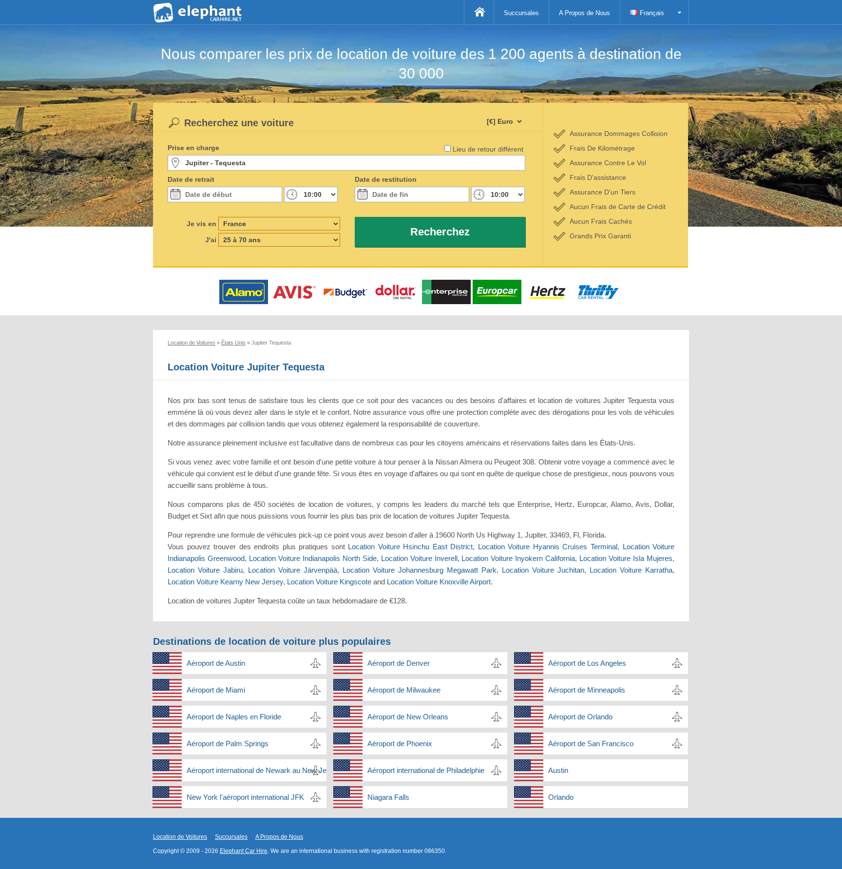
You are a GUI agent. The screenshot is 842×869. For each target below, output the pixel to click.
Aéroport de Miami (216, 690)
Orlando (561, 797)
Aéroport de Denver (398, 663)
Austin (558, 770)
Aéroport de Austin (216, 663)
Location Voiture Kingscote (329, 582)
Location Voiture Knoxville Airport (439, 582)
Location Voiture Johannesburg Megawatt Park (420, 570)
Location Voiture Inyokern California (518, 558)
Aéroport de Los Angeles (587, 663)
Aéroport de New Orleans (407, 717)
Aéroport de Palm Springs (227, 743)
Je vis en (201, 224)
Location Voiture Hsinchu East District (410, 546)
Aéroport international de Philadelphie (425, 770)
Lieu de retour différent (488, 149)
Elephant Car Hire (244, 851)
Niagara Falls (388, 797)
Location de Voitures (180, 836)
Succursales (521, 13)
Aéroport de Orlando (580, 717)
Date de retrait (191, 179)
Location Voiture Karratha (631, 570)
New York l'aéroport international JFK (245, 797)
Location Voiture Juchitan (543, 570)
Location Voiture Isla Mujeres (625, 558)
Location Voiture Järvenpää (292, 570)
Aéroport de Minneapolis (586, 690)
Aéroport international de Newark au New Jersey (256, 770)
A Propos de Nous (584, 13)
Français (651, 13)
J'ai (210, 240)
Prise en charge (193, 148)
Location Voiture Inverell (419, 558)
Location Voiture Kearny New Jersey (225, 582)
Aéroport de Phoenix (399, 743)
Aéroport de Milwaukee (403, 690)
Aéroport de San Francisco (590, 743)
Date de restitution (386, 179)
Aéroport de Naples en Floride (234, 717)
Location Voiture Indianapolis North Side (313, 558)
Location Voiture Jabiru (205, 570)
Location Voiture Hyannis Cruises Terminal (547, 546)
